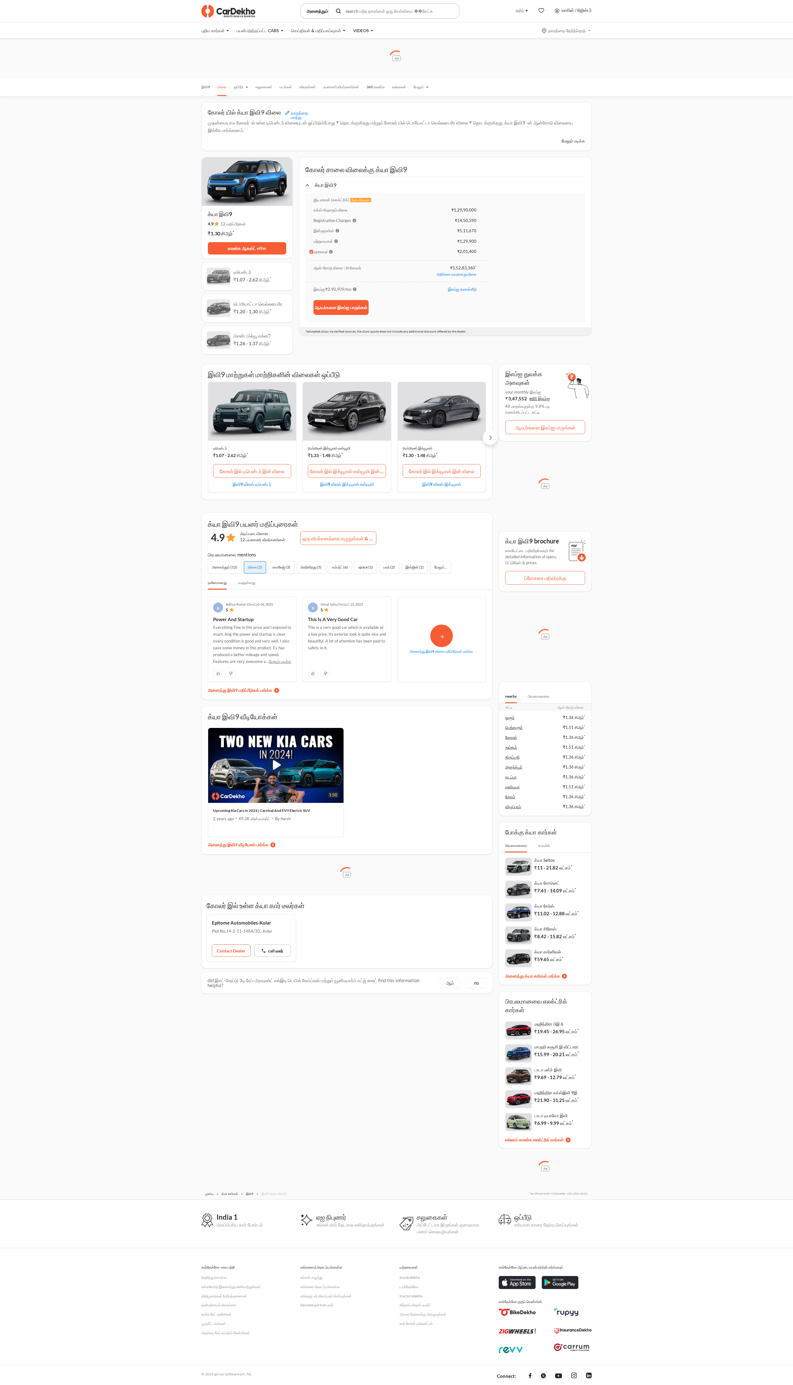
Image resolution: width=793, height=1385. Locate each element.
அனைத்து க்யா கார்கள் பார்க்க (532, 975)
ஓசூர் (510, 717)
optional (320, 252)
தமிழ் (520, 10)
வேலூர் (511, 737)
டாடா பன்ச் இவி (548, 1069)
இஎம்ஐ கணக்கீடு (462, 289)
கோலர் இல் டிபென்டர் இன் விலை (252, 471)
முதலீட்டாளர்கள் (213, 1323)
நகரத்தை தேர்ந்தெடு (566, 30)
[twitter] (543, 1376)
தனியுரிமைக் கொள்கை (218, 1305)
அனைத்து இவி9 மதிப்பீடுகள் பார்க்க (240, 690)
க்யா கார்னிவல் (547, 951)
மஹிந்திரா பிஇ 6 (548, 1023)
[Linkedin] (589, 1376)
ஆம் (450, 983)
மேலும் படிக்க (573, 140)
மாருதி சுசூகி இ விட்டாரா (556, 1046)
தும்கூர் (511, 747)
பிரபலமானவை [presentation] (539, 696)
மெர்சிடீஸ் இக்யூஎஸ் (417, 448)
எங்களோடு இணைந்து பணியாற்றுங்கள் (231, 1286)
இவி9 (205, 87)
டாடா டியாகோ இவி (550, 1115)
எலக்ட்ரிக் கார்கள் (548, 1139)
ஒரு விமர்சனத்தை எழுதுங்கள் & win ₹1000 (339, 538)
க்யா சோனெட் (547, 883)
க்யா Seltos (544, 860)
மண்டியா (512, 786)
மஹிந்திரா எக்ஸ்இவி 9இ (555, 1092)
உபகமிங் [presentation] (544, 845)
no (476, 983)
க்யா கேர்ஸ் (544, 905)
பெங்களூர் (514, 727)
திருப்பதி (512, 757)
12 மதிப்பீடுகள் (233, 223)
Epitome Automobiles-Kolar (241, 923)
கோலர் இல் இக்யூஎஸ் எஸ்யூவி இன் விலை (348, 471)
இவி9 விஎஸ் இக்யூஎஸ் (441, 483)
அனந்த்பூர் (513, 766)
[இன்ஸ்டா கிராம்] (574, 1376)
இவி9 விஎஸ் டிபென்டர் (252, 483)
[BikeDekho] (517, 1312)
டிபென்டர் (220, 448)
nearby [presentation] (511, 696)
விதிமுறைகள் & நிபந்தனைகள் (224, 1296)
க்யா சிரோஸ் (545, 928)
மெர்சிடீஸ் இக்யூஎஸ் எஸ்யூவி (329, 448)
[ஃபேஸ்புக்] (530, 1376)
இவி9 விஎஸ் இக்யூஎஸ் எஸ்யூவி (347, 483)
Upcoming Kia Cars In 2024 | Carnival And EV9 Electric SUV (261, 810)
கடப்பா (511, 776)
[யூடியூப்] (558, 1376)
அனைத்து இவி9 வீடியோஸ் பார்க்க (238, 844)
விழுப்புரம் (513, 806)
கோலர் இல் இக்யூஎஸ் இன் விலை (442, 471)
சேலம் (510, 796)
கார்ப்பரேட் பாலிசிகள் (216, 1314)
